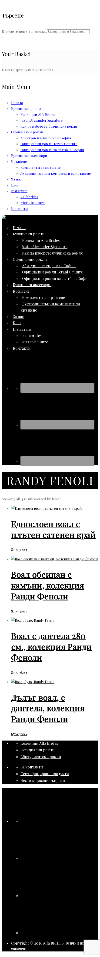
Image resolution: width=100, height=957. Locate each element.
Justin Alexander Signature (41, 120)
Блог (15, 185)
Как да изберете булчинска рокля (48, 126)
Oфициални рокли (27, 132)
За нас (16, 179)
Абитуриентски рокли (40, 756)
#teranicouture (32, 202)
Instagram (19, 191)
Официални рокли (37, 749)
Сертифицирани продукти (44, 773)
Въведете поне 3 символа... (24, 31)
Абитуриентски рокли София (45, 138)
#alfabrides (29, 197)
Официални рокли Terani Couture (48, 143)
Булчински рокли (26, 108)
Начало (17, 102)
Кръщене (19, 161)
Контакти (19, 208)
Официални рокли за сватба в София (52, 149)
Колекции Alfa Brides (37, 114)
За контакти (31, 767)
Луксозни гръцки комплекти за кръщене (55, 173)
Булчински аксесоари (29, 155)
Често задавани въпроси (42, 780)
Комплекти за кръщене (40, 167)
